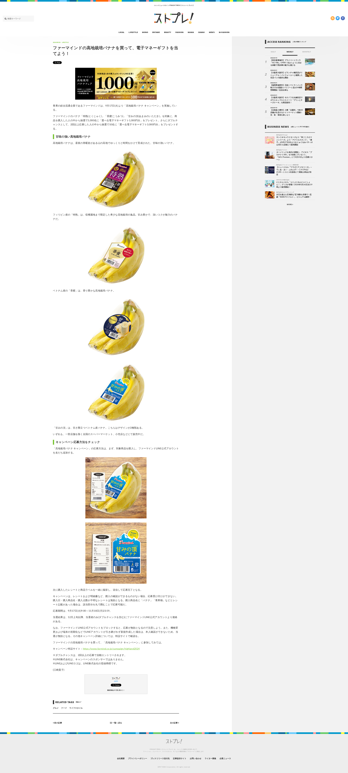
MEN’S (212, 32)
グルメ (56, 708)
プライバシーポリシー (137, 759)
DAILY (273, 52)
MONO (145, 32)
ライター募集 (210, 759)
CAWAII (201, 32)
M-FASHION (224, 32)
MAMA (191, 32)
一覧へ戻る (117, 723)
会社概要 (121, 759)
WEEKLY (290, 52)
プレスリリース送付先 (160, 759)
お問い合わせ (195, 759)
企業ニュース (225, 759)
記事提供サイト (179, 759)
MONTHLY (306, 52)
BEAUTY (167, 32)
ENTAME (156, 32)
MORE (289, 204)
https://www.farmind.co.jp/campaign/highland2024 (111, 649)
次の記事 (174, 723)
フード (64, 708)
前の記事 (58, 723)
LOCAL (121, 32)
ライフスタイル (76, 708)
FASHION (179, 32)
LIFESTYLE (133, 32)
